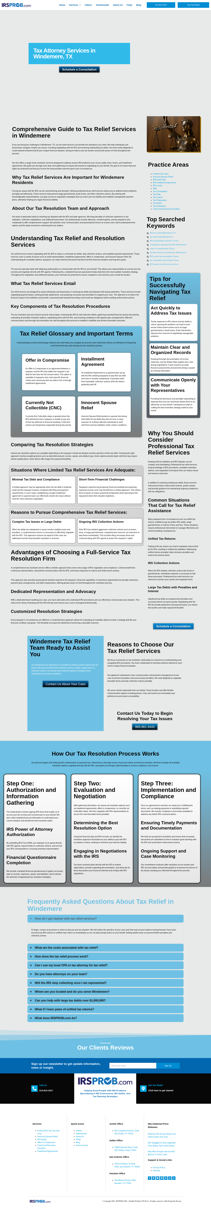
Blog (138, 5)
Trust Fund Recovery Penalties (166, 209)
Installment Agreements (47, 1151)
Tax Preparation (160, 200)
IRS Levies (157, 186)
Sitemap (156, 1170)
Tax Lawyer (158, 197)
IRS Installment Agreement (164, 183)
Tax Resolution (159, 206)
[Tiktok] (169, 1178)
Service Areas (82, 1145)
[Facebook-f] (149, 1178)
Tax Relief (157, 203)
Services (73, 5)
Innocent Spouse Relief (163, 177)
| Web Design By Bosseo (172, 1201)
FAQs (129, 5)
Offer (155, 188)
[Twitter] (153, 1178)
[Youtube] (157, 1178)
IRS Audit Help (159, 180)
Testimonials (102, 5)
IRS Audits (42, 1139)
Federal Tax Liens (160, 174)
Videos (88, 5)
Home (62, 5)
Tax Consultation (160, 191)
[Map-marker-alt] (165, 1178)
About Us (118, 5)
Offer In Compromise (46, 1142)
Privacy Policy (159, 1168)
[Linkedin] (161, 1178)
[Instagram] (173, 1178)
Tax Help (157, 194)
